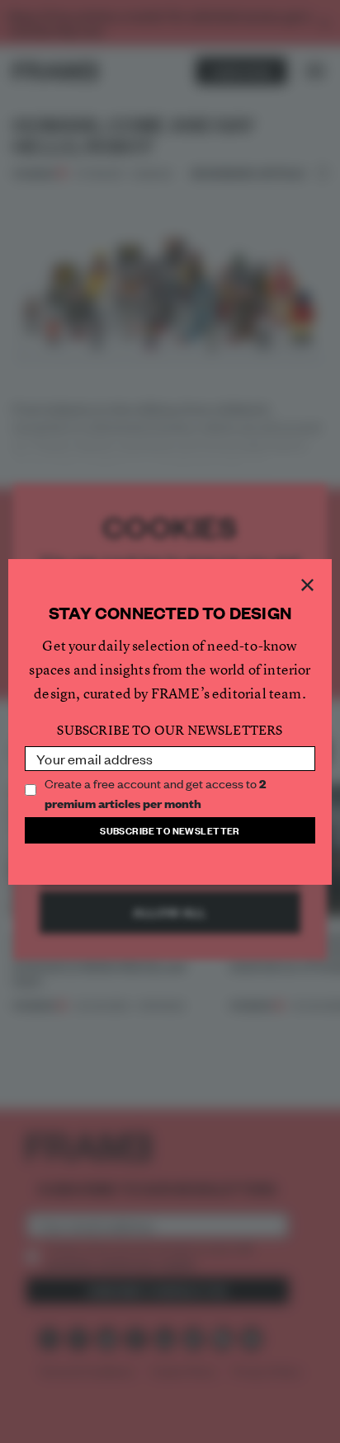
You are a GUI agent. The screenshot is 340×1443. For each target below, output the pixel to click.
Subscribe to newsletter (170, 830)
